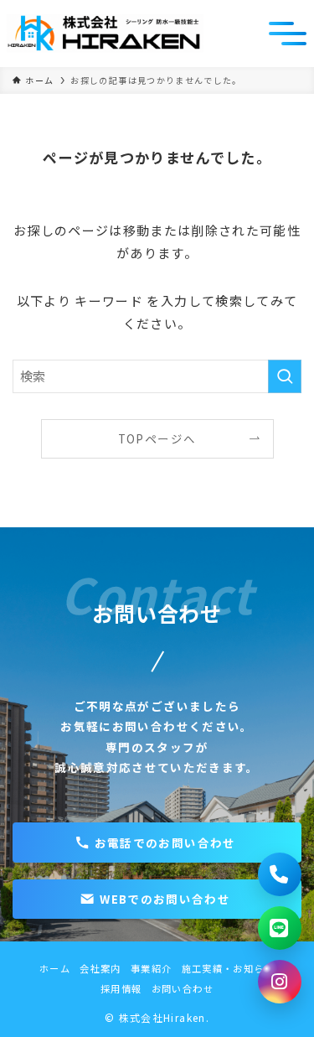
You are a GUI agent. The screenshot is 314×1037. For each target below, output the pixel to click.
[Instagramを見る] (279, 981)
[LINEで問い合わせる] (279, 928)
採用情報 (121, 988)
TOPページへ (157, 438)
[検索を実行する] (284, 376)
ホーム (54, 968)
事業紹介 (151, 968)
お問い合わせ (183, 988)
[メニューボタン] (288, 33)
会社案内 (100, 968)
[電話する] (279, 874)
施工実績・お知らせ (228, 968)
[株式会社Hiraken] (105, 33)
